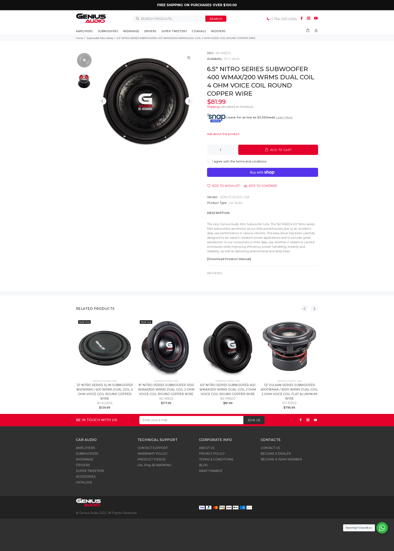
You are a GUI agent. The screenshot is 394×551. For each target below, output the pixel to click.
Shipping (213, 107)
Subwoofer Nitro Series (100, 38)
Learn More (284, 117)
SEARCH (216, 19)
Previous (102, 101)
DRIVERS (83, 465)
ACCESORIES (86, 476)
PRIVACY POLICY (212, 454)
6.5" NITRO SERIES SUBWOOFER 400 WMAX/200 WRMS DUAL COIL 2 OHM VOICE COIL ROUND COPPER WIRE (227, 389)
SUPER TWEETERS (90, 471)
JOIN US (253, 420)
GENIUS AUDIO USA (235, 197)
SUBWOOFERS (87, 454)
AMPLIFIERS (85, 448)
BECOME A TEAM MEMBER (281, 459)
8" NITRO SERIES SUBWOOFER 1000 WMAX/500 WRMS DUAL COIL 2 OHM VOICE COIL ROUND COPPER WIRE (166, 389)
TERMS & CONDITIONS (216, 459)
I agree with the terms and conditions (239, 161)
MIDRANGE (84, 459)
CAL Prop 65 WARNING (154, 465)
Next (189, 101)
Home (79, 38)
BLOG (203, 465)
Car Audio (236, 203)
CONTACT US (270, 448)
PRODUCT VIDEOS (151, 459)
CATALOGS (84, 482)
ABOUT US (207, 448)
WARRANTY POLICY (152, 454)
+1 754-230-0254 (283, 19)
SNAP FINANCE (210, 471)
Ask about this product (223, 134)
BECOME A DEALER (276, 454)
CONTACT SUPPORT (152, 448)
